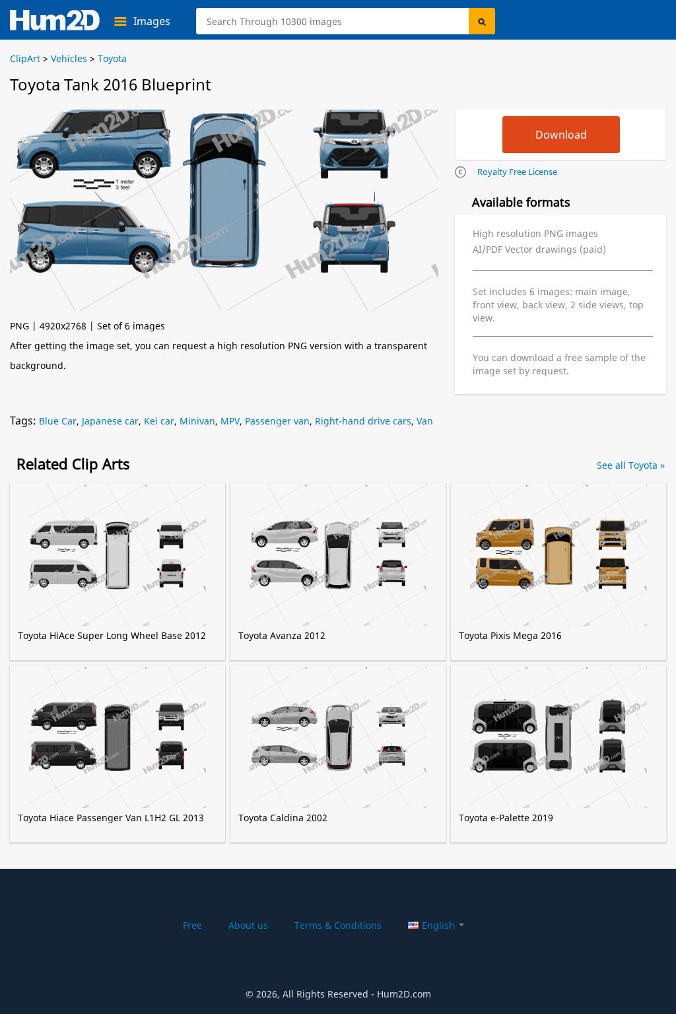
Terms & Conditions (338, 925)
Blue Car (58, 421)
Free (192, 925)
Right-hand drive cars (363, 421)
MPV (230, 421)
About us (248, 925)
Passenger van (277, 421)
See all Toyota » (631, 465)
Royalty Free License (517, 172)
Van (425, 421)
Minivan (197, 421)
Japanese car (110, 421)
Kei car (159, 421)
